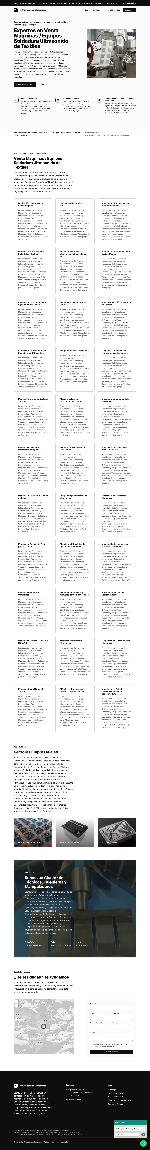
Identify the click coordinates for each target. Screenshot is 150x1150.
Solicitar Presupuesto (23, 84)
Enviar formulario (111, 1052)
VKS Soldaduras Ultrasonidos (32, 10)
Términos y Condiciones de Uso (104, 1047)
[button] (43, 1026)
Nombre (93, 1004)
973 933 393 (115, 10)
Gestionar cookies (129, 3)
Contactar (128, 10)
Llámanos (43, 84)
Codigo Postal (96, 1023)
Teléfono (116, 1013)
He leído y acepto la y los (110, 1045)
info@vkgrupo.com (73, 1099)
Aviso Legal (112, 1090)
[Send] (143, 1134)
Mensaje (94, 1032)
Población (117, 1023)
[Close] (144, 1122)
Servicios (96, 10)
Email (92, 1013)
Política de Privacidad (115, 1044)
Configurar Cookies (115, 1104)
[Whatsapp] (143, 1143)
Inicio (87, 10)
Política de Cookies (115, 1093)
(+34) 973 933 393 (73, 1096)
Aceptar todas (112, 3)
